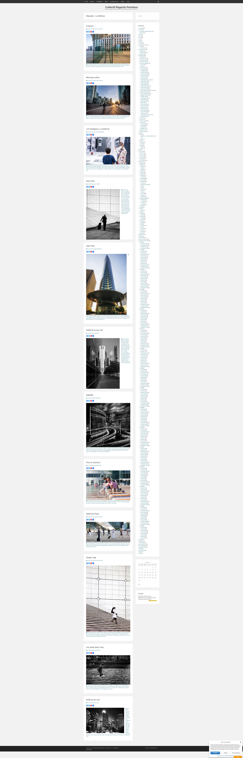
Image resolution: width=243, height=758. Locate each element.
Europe (108, 65)
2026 (141, 525)
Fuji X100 (142, 157)
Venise (142, 210)
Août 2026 (143, 527)
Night (124, 449)
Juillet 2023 (143, 475)
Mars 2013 (143, 283)
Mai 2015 (143, 321)
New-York (143, 48)
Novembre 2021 (144, 442)
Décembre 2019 (144, 392)
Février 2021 (143, 433)
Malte (141, 211)
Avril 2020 (143, 410)
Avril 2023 (143, 469)
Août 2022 (92, 500)
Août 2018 (92, 164)
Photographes (99, 1)
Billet (140, 149)
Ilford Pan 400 (144, 107)
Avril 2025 (143, 509)
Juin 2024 (143, 497)
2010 (116, 542)
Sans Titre (90, 181)
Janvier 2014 (143, 296)
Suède (141, 224)
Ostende (142, 169)
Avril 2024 (143, 489)
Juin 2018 (143, 378)
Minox (142, 66)
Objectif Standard (101, 503)
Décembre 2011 (144, 243)
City (108, 166)
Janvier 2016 (143, 336)
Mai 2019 (143, 400)
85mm (128, 500)
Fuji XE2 (141, 158)
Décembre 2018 (144, 372)
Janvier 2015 (143, 316)
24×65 (140, 29)
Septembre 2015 (144, 327)
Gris (121, 65)
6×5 (140, 35)
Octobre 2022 (143, 463)
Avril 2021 (143, 430)
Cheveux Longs (100, 633)
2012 (141, 249)
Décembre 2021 (144, 431)
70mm (121, 542)
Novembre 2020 (144, 422)
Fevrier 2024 (143, 492)
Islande (141, 207)
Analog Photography (92, 166)
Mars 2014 (143, 302)
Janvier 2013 (143, 277)
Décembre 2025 (144, 510)
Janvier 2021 (143, 434)
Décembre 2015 (144, 313)
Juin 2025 (143, 516)
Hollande (142, 205)
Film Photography (98, 167)
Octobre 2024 (143, 503)
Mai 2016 (143, 340)
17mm (119, 115)
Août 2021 (143, 428)
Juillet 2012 (143, 258)
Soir (127, 450)
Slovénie (141, 221)
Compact (141, 151)
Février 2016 (143, 334)
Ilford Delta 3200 (144, 101)
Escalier (123, 199)
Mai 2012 (143, 261)
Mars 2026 (143, 538)
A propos (92, 1)
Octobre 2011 (143, 246)
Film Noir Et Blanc (143, 92)
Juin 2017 (143, 359)
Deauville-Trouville (144, 184)
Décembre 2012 (144, 254)
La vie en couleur (103, 115)
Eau (96, 501)
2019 (141, 387)
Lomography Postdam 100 (146, 114)
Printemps (125, 209)
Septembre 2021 (144, 445)
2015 (128, 344)
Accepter (215, 752)
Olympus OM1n (143, 131)
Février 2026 (143, 530)
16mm (122, 447)
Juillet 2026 (143, 533)
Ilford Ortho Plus (144, 104)
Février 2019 (143, 393)
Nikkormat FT (143, 129)
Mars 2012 (143, 263)
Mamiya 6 (143, 126)
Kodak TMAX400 (144, 111)
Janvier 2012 (143, 257)
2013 (141, 269)
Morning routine (92, 77)
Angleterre (143, 199)
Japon (141, 145)
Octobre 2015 (143, 325)
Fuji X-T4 (142, 155)
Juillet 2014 (143, 298)
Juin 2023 (143, 477)
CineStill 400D (144, 69)
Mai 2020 (143, 419)
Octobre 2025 (143, 522)
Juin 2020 (98, 632)
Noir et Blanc (127, 205)
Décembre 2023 (144, 471)
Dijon (142, 186)
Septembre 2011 (144, 248)
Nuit (90, 450)
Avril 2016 (143, 331)
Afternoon (99, 316)
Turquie (141, 230)
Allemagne (142, 163)
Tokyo (142, 148)
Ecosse (142, 202)
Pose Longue (116, 447)
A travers (90, 26)
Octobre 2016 (143, 345)
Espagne (142, 173)
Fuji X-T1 (142, 152)
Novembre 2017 (144, 363)
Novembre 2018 (144, 383)
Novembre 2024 (144, 501)
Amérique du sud (142, 49)
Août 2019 (143, 389)
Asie (140, 133)
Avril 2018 (143, 371)
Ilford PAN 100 (144, 105)
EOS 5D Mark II (104, 501)
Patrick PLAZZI (96, 702)
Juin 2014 (143, 299)
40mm (127, 195)
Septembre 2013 (144, 287)
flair (122, 200)
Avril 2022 (143, 450)
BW (128, 196)
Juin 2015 (143, 319)
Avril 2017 (143, 351)
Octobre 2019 (143, 404)
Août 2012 (143, 251)
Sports (140, 551)
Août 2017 (143, 349)
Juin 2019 (143, 398)
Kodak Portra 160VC (145, 85)
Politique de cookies (220, 755)
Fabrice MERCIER (98, 248)
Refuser (225, 752)
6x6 (126, 447)
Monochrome (126, 204)
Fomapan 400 (144, 96)
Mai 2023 (143, 478)
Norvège (141, 213)
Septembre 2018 (144, 386)
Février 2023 (143, 472)
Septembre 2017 (144, 366)
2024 (141, 486)
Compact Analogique (144, 63)
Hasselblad (143, 125)
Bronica (142, 122)
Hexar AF (143, 64)
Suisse (141, 227)
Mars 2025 (143, 519)
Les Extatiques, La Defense (97, 129)
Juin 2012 (143, 260)
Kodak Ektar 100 (144, 81)
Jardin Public (141, 237)
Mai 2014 (143, 301)
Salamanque (143, 178)
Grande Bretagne (143, 198)
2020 (119, 542)
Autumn (116, 316)
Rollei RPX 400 (144, 116)
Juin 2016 (143, 339)
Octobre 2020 (143, 424)
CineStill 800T (144, 70)
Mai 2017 (143, 360)
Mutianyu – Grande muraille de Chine (148, 136)
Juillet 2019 (143, 396)
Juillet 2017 (143, 357)
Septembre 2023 (144, 484)
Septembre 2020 (144, 425)
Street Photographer (122, 545)
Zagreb (142, 172)
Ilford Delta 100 (144, 99)
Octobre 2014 (108, 447)
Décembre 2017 (144, 352)
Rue (112, 168)
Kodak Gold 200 (144, 82)
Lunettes (92, 168)
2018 (128, 164)
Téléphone (127, 168)
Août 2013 (143, 271)
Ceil (89, 116)
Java (142, 143)
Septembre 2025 (144, 524)
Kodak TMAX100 (144, 110)
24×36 (140, 28)
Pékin (142, 139)
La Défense (93, 66)
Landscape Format (98, 66)
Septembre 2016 (144, 346)
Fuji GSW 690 (144, 123)
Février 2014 (143, 295)
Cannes (142, 183)
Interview (141, 236)
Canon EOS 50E (143, 61)
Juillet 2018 (143, 377)
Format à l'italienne (113, 65)
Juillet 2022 (143, 456)
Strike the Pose (92, 514)
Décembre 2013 (144, 274)
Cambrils (143, 177)
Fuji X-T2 (142, 154)
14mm (126, 344)
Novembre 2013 (144, 284)
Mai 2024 (143, 498)
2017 (92, 316)
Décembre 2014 (144, 293)
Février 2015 (143, 315)
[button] (240, 742)
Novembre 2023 (144, 481)
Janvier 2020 (143, 415)
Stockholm (143, 225)
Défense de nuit (93, 700)
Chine (141, 134)
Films (103, 167)
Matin (104, 66)
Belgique (141, 164)
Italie (141, 208)
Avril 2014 (143, 292)
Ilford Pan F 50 (144, 108)
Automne (112, 316)
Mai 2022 (143, 459)
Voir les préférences (236, 752)
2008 (126, 723)
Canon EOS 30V (143, 60)
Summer (122, 168)
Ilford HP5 (143, 102)
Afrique (140, 41)
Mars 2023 (143, 480)
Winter (122, 66)
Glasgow (143, 204)
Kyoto (142, 146)
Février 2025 (143, 512)
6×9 (140, 40)
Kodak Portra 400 (144, 87)
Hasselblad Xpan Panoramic (146, 31)
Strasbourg (143, 196)
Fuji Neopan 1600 (144, 98)
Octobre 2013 (143, 286)
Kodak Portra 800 (144, 89)
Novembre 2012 (144, 264)
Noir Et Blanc (125, 342)
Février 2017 (143, 354)
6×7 (140, 38)
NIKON (108, 318)
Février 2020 (143, 413)
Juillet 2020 (143, 416)
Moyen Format (143, 120)
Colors (115, 166)
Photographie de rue (100, 168)
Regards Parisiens (108, 168)
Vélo (121, 118)
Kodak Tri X (143, 113)
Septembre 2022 (144, 465)
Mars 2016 (143, 342)
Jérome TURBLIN (96, 184)
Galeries (122, 1)
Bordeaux (143, 181)
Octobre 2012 (143, 266)
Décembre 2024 (144, 491)
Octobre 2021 (143, 444)
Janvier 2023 (143, 474)
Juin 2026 (143, 535)
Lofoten (142, 214)
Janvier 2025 (143, 513)
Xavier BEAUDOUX (97, 398)
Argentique (96, 164)
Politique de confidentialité (229, 755)
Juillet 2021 (143, 436)
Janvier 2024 (143, 494)
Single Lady (91, 557)
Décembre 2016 (144, 333)
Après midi (104, 316)
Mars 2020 (143, 421)
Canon (95, 65)
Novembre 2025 (144, 521)
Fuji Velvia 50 (143, 78)
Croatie (141, 170)
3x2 (126, 115)
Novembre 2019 (144, 403)
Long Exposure (114, 449)
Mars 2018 (143, 381)
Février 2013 (143, 275)
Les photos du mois (114, 1)
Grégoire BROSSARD (97, 465)
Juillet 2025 (143, 515)
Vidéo (140, 553)
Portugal (141, 216)
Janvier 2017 (143, 356)
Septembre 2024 (144, 504)
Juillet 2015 (143, 318)
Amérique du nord (142, 45)
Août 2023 (143, 468)
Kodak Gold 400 (144, 84)
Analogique (99, 166)
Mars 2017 (116, 315)
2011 (129, 723)
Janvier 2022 (143, 454)
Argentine (142, 51)
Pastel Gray (117, 118)
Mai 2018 (125, 192)
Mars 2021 (143, 440)
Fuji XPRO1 (142, 160)
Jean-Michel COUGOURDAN (98, 131)
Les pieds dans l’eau (95, 647)
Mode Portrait (103, 318)
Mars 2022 (143, 460)
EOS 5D (111, 686)
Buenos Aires (143, 52)
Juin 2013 (143, 280)
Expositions (141, 234)
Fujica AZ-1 (142, 117)
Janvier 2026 (143, 532)
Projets (106, 1)
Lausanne (143, 228)
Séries (128, 1)
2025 (122, 115)
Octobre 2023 (143, 483)
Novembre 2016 (144, 343)
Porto (142, 219)
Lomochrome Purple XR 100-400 (147, 90)
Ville (87, 170)
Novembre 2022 (144, 462)
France (119, 65)
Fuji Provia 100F (144, 73)
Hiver (124, 65)
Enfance (122, 166)
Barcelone (143, 175)
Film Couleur (104, 164)
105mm (119, 632)
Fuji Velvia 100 (144, 76)
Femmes (87, 167)
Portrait (140, 548)
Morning (106, 66)
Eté (124, 166)
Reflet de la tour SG (94, 330)
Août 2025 (92, 115)
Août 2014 (143, 290)
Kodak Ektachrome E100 (146, 79)
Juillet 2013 (143, 278)
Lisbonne (143, 217)
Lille (141, 187)
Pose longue (114, 450)
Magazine (141, 541)
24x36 (88, 115)
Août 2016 (143, 330)
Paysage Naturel (142, 545)
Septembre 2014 (144, 307)
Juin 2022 (143, 457)
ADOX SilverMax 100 (145, 93)
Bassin (87, 501)
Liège (142, 167)
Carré (93, 449)
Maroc (141, 43)
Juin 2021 (143, 437)
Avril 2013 (143, 272)
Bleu (106, 166)
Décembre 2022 (144, 451)
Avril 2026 (143, 528)
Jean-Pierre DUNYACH (98, 80)
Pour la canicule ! (93, 462)
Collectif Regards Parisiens (121, 7)
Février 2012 (143, 255)
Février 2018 (143, 374)
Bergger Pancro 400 (145, 95)
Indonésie (142, 142)
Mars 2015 (143, 322)
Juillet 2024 (143, 495)
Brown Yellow (91, 65)
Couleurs (98, 65)
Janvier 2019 (143, 395)
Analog (87, 166)
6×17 (140, 34)
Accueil (86, 1)
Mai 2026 (143, 536)
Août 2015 (143, 310)
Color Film (112, 166)
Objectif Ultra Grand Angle (113, 66)
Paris (119, 66)
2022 (121, 500)
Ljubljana (142, 222)
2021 (141, 427)
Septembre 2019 (144, 406)
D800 (97, 449)
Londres (143, 201)
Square (87, 451)
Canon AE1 (142, 57)
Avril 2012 (143, 252)
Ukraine (141, 233)
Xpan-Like (142, 32)
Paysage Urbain (124, 315)
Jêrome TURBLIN (124, 201)
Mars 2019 (143, 401)
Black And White (124, 196)
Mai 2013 (143, 281)
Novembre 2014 (144, 304)
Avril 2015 (143, 312)
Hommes (127, 200)
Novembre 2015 (144, 324)
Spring (128, 210)
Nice (142, 190)
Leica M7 (142, 119)
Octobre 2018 (143, 384)
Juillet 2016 (143, 337)
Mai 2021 (143, 439)
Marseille (143, 189)
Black (87, 65)
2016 (90, 316)
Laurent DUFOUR (96, 333)
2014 (124, 447)
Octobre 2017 (143, 365)
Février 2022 (143, 453)
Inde (141, 140)
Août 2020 (89, 542)
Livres (140, 539)
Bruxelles (143, 166)
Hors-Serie (142, 542)
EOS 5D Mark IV (104, 65)
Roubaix (142, 195)
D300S (125, 316)
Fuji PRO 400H (144, 72)
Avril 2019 (143, 390)
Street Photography (117, 168)
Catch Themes (154, 747)
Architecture (91, 315)
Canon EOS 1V (143, 58)
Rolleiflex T (143, 128)
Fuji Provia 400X (144, 75)
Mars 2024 (143, 500)
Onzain (142, 192)
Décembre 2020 (144, 412)
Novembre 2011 (144, 245)
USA (141, 46)
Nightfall (89, 395)
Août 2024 (143, 488)
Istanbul (142, 231)
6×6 (140, 37)
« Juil (139, 584)
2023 (141, 466)
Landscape (88, 168)
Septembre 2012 (144, 268)
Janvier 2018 (143, 375)
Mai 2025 (143, 518)
